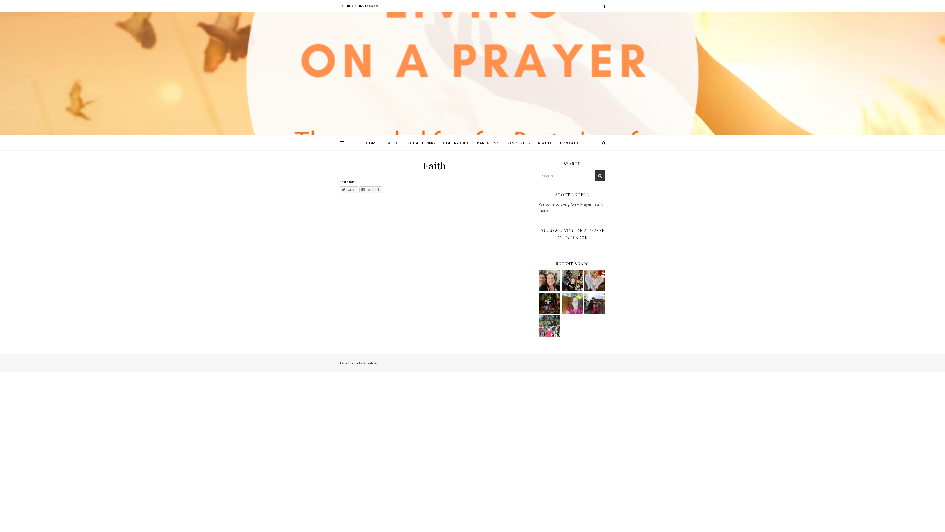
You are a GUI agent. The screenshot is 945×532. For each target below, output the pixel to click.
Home (372, 142)
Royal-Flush (372, 363)
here (543, 210)
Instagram (368, 6)
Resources (518, 142)
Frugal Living (420, 142)
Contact (569, 142)
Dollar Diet (456, 142)
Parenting (488, 142)
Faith (391, 142)
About (545, 142)
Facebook (348, 6)
